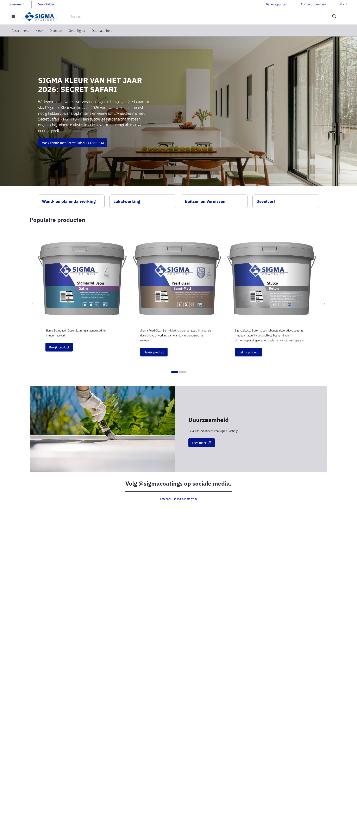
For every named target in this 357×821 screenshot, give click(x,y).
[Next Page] (324, 304)
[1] (174, 372)
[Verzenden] (334, 16)
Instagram (190, 499)
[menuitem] (20, 30)
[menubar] (61, 30)
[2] (182, 372)
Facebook (165, 499)
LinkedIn (178, 499)
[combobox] (203, 16)
